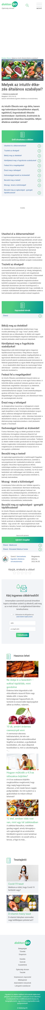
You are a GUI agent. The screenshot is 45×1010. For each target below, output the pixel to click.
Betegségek (22, 949)
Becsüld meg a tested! (12, 180)
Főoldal (4, 58)
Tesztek (22, 972)
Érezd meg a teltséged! (12, 170)
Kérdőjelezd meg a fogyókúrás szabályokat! (20, 160)
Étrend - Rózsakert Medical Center (15, 549)
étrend (6, 78)
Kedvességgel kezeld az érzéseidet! (17, 175)
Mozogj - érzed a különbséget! (15, 185)
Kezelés (22, 959)
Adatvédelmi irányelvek (22, 983)
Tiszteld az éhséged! (11, 151)
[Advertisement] (22, 33)
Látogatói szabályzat (22, 986)
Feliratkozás (22, 635)
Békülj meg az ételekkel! (13, 156)
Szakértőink (22, 965)
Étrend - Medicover (10, 545)
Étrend (9, 58)
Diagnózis (22, 954)
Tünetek (22, 951)
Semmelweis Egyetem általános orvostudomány (18, 559)
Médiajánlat (22, 980)
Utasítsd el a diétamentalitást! (15, 146)
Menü (39, 8)
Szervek (22, 962)
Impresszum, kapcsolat (22, 977)
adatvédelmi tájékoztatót (24, 617)
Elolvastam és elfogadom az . (24, 616)
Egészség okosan (22, 970)
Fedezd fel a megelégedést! (14, 165)
